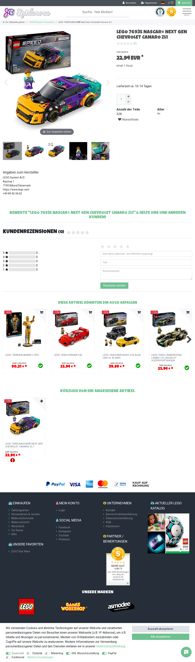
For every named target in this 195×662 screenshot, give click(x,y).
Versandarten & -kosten (25, 514)
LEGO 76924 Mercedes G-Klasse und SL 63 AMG (122, 356)
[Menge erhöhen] (128, 96)
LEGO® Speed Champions (41, 22)
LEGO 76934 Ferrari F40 (68, 355)
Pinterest (64, 539)
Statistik (37, 653)
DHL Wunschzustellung (85, 653)
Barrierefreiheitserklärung (121, 514)
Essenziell (18, 653)
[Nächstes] (108, 82)
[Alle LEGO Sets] (26, 606)
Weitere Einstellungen (40, 657)
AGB (108, 522)
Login (62, 510)
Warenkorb (17, 526)
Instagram (65, 531)
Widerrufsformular (22, 518)
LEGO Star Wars (20, 551)
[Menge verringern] (128, 102)
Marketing (57, 653)
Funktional (18, 657)
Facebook (64, 527)
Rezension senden (114, 285)
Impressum (113, 526)
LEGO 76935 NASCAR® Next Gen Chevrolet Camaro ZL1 (24, 445)
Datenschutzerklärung (119, 518)
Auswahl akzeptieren (160, 628)
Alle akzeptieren (160, 636)
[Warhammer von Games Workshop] (74, 606)
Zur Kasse (17, 530)
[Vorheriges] (6, 82)
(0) (135, 43)
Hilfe (14, 534)
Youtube (64, 535)
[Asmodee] (121, 606)
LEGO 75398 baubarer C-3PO (22, 355)
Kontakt (110, 510)
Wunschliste (129, 119)
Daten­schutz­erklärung (110, 646)
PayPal (112, 653)
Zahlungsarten (20, 510)
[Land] (162, 3)
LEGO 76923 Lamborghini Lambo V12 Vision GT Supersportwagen (166, 358)
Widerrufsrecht (20, 522)
